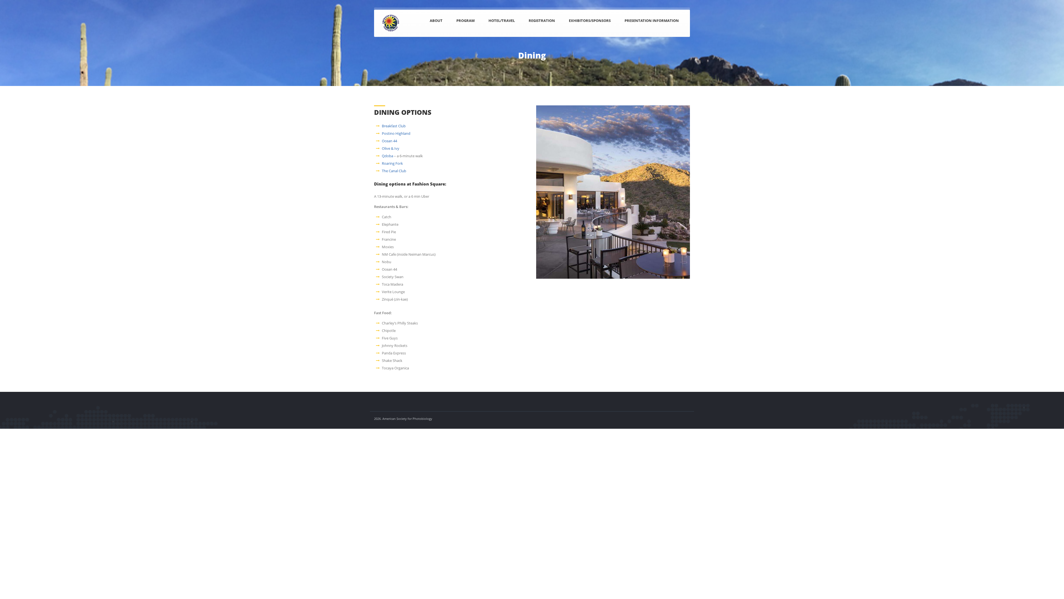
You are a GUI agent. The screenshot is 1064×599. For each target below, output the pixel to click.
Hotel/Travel (501, 20)
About (436, 20)
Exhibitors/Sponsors (590, 20)
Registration (542, 20)
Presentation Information (652, 20)
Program (465, 20)
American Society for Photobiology (407, 419)
